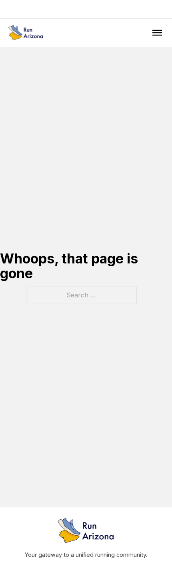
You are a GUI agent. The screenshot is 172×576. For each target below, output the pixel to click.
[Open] (157, 33)
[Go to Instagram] (86, 9)
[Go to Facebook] (75, 9)
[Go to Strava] (97, 9)
